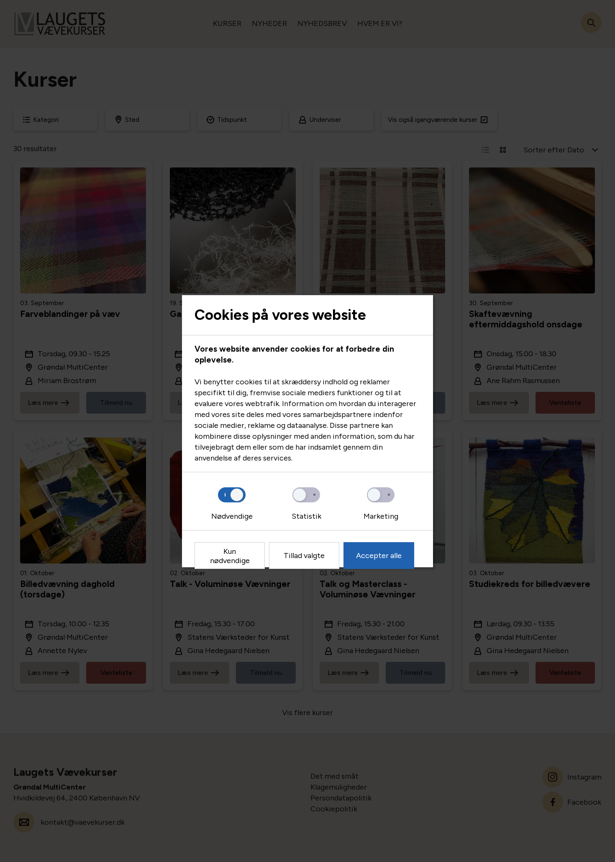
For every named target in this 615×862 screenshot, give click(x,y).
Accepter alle (379, 555)
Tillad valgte (304, 555)
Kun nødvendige (230, 556)
